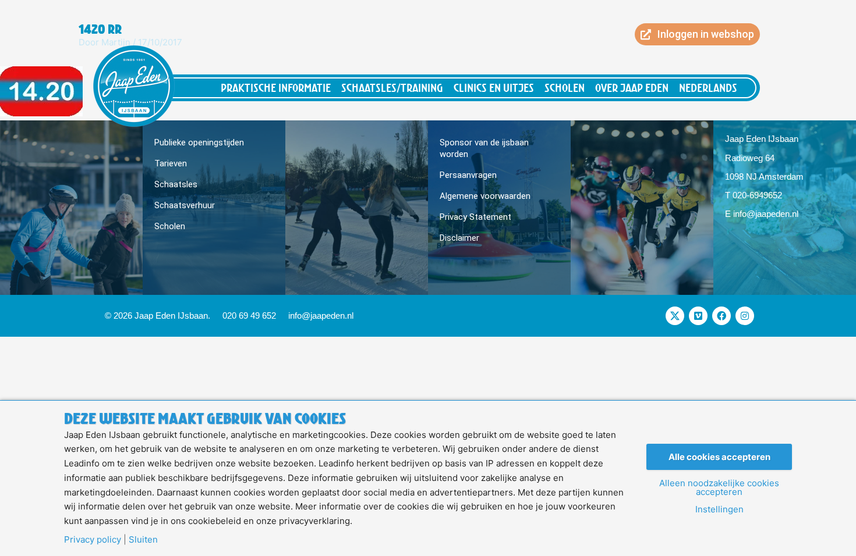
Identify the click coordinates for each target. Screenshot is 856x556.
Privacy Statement (475, 217)
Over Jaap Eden (631, 87)
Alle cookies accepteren (719, 456)
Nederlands (708, 87)
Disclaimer (459, 238)
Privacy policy (92, 539)
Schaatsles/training (392, 87)
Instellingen (719, 509)
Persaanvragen (468, 175)
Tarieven (170, 163)
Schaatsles (175, 184)
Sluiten (143, 539)
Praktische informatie (276, 87)
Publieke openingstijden (199, 142)
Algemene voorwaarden (485, 196)
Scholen (564, 87)
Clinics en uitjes (494, 87)
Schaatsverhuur (184, 205)
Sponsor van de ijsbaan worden (484, 148)
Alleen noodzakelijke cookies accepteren (719, 487)
